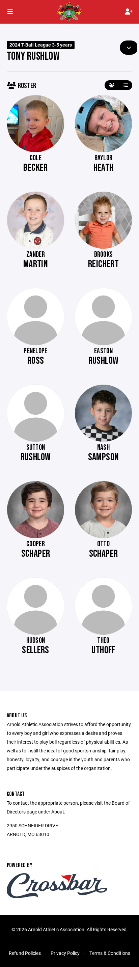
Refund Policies (25, 953)
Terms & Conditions (109, 953)
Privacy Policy (65, 953)
